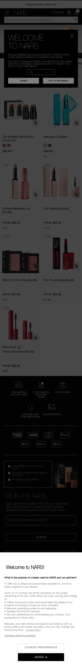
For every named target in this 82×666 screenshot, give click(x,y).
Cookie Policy (33, 629)
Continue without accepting (20, 635)
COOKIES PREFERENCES (41, 647)
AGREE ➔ (41, 657)
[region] (41, 609)
